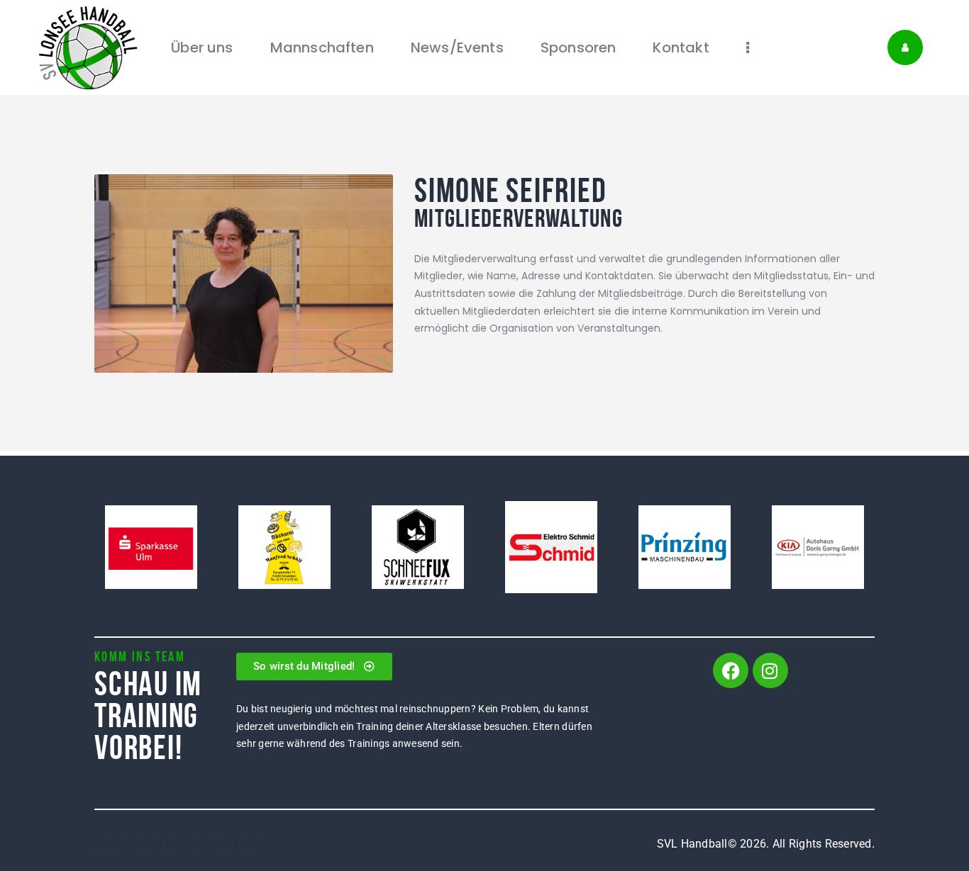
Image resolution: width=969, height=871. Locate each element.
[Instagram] (770, 670)
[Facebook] (730, 670)
